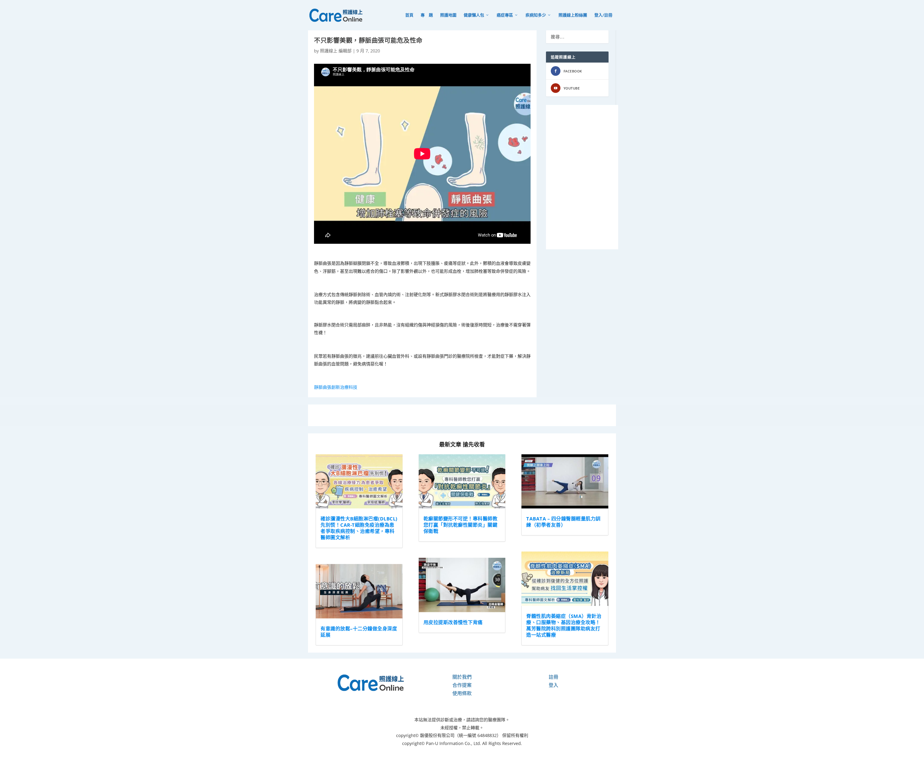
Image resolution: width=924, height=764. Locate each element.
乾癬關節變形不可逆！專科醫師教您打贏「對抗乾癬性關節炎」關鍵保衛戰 (461, 524)
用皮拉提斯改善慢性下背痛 (453, 622)
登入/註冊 (603, 15)
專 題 (427, 15)
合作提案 (462, 685)
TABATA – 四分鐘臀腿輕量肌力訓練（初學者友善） (563, 521)
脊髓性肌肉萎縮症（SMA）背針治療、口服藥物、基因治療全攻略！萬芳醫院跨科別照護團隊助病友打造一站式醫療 (563, 625)
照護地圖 (448, 15)
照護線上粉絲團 (572, 15)
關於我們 (462, 677)
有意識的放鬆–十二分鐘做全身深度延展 (359, 631)
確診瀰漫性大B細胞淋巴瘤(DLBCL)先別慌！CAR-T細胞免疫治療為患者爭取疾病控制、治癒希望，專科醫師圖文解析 (359, 528)
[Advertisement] (582, 177)
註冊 (553, 677)
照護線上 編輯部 (336, 51)
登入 (553, 685)
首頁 (409, 15)
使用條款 (462, 693)
